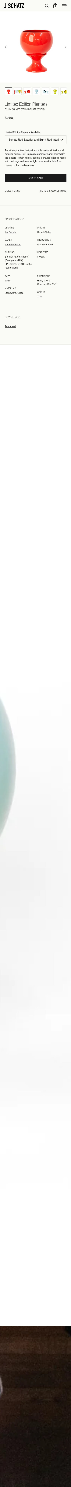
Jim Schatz (10, 232)
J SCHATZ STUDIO (36, 109)
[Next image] (65, 47)
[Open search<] (47, 6)
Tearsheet (10, 326)
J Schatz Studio (13, 244)
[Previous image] (6, 47)
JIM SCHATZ (14, 109)
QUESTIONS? (12, 191)
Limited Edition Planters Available (22, 132)
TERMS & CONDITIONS (53, 191)
